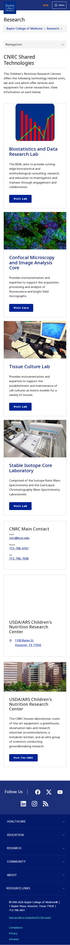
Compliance (16, 927)
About (12, 875)
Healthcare (16, 821)
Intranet (14, 939)
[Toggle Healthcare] (63, 821)
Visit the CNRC (23, 757)
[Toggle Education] (63, 835)
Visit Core (21, 307)
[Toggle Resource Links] (63, 888)
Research (53, 28)
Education (15, 835)
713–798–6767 (19, 548)
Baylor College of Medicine (24, 28)
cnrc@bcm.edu (19, 538)
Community (16, 862)
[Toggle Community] (63, 862)
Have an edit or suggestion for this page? (30, 917)
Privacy (13, 933)
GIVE (45, 5)
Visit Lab (20, 198)
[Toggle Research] (63, 848)
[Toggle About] (63, 875)
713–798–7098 (19, 559)
